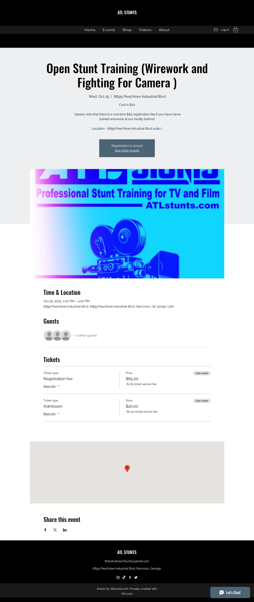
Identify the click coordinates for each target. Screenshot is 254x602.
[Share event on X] (55, 529)
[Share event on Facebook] (45, 529)
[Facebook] (130, 577)
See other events (127, 150)
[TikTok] (124, 577)
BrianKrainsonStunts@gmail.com (127, 561)
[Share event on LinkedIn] (65, 529)
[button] (235, 30)
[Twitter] (136, 577)
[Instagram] (118, 577)
